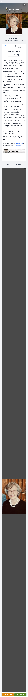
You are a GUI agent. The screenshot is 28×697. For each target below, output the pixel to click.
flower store (18, 145)
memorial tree (19, 143)
